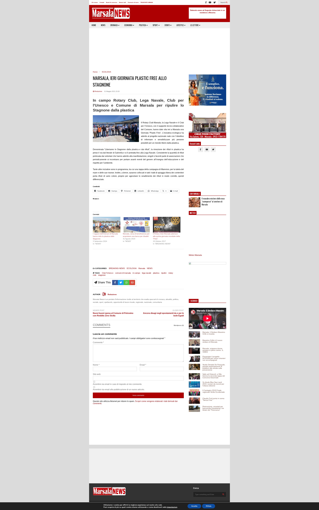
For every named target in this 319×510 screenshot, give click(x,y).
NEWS (103, 25)
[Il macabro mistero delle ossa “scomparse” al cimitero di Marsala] (194, 202)
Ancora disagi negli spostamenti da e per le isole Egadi (163, 314)
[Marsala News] (111, 14)
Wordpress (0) (179, 325)
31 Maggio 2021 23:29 (112, 91)
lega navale (146, 273)
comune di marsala (123, 273)
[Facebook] (205, 2)
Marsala (141, 268)
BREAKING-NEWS (117, 268)
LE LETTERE (194, 25)
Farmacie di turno (133, 2)
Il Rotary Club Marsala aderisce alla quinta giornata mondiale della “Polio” (166, 236)
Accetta (194, 506)
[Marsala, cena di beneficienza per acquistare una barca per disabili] (136, 225)
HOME (94, 25)
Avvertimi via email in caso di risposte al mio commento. (117, 384)
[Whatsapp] (126, 282)
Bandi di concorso (111, 2)
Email (143, 365)
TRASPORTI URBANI (146, 2)
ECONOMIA (128, 25)
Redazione (98, 91)
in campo (136, 273)
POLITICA (142, 25)
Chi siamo (95, 2)
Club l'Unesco (107, 273)
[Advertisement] (159, 49)
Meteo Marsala (195, 255)
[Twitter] (214, 2)
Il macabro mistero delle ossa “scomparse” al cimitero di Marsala (213, 201)
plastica (156, 273)
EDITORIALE (195, 193)
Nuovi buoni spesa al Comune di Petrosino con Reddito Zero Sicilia (113, 314)
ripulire (163, 273)
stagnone (102, 275)
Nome (96, 365)
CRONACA (114, 25)
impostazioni (172, 507)
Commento (98, 342)
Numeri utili (122, 2)
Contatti (102, 2)
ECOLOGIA (132, 268)
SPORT (155, 25)
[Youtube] (210, 2)
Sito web (97, 374)
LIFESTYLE (180, 25)
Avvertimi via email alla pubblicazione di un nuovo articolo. (119, 389)
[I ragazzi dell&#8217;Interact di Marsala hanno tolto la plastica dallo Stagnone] (106, 225)
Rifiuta (208, 506)
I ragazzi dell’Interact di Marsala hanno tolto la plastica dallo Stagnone (105, 236)
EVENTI (167, 25)
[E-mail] (132, 282)
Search (223, 2)
